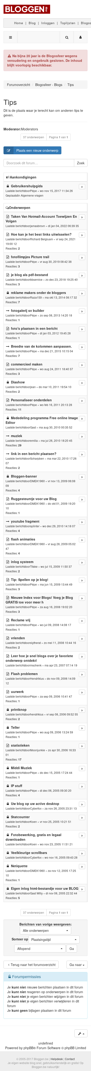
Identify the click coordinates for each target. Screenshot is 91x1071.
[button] (45, 930)
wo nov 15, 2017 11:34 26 (56, 191)
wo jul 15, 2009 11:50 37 (56, 566)
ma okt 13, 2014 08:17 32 (61, 297)
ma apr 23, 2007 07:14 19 (61, 665)
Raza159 (36, 297)
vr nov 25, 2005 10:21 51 (55, 822)
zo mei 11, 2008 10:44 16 (60, 643)
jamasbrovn (37, 226)
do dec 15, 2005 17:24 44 (56, 772)
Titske (34, 566)
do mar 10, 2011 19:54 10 (55, 387)
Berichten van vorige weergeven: (45, 927)
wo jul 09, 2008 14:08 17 (55, 625)
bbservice (36, 279)
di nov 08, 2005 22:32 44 (61, 893)
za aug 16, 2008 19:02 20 (56, 607)
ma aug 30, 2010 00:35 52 (55, 427)
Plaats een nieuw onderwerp (37, 150)
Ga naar (76, 964)
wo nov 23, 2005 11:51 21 (56, 844)
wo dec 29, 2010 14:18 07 (58, 526)
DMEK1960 (37, 481)
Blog (32, 23)
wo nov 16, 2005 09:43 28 (61, 857)
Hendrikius (37, 678)
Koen (33, 822)
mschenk (36, 665)
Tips (10, 102)
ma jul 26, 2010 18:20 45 (56, 440)
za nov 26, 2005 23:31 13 (61, 808)
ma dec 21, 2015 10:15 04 (56, 351)
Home (18, 23)
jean (33, 387)
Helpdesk (57, 1059)
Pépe (33, 191)
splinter (34, 526)
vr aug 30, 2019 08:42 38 (56, 262)
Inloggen (48, 23)
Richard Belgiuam (41, 239)
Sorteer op (31, 939)
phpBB (28, 1047)
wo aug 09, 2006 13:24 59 (56, 732)
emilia (34, 440)
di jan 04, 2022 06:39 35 (63, 226)
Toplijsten (67, 23)
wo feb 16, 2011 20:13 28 (56, 405)
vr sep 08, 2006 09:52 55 (62, 714)
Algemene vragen (32, 195)
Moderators (29, 129)
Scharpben (37, 458)
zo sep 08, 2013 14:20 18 (56, 315)
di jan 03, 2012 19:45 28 (55, 333)
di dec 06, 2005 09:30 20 (55, 790)
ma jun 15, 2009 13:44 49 (56, 584)
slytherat (35, 643)
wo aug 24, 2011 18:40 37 (56, 369)
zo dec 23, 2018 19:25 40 (62, 279)
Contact (70, 1059)
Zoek (80, 163)
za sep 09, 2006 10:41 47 (56, 696)
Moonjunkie (37, 750)
